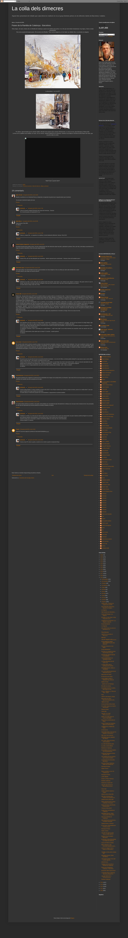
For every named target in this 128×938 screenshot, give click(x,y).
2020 (101, 567)
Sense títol (103, 711)
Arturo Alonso (104, 283)
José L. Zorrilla (105, 441)
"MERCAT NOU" (105, 702)
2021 (101, 565)
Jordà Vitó (104, 437)
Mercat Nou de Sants (106, 674)
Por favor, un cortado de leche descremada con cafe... (108, 652)
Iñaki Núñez (105, 423)
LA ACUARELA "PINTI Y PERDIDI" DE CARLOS (107, 679)
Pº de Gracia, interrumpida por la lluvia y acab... (108, 826)
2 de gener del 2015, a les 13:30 (29, 293)
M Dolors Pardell (106, 455)
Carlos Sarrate (105, 387)
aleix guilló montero (106, 521)
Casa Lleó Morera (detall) (107, 842)
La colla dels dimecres (37, 8)
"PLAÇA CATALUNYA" (106, 808)
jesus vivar (18, 342)
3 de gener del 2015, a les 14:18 (27, 429)
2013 (101, 884)
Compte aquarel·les (105, 289)
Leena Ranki (105, 450)
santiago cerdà (105, 548)
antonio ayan (105, 523)
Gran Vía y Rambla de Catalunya (106, 817)
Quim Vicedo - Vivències (107, 329)
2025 (101, 557)
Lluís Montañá (105, 452)
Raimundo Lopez (20, 267)
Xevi (103, 516)
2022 (101, 563)
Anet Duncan (105, 363)
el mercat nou (104, 729)
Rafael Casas (105, 482)
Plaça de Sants (105, 709)
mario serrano (105, 541)
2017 (101, 573)
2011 (101, 888)
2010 (101, 890)
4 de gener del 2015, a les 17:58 (35, 233)
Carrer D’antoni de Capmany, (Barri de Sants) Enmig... (108, 724)
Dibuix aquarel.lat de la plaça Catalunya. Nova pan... (108, 802)
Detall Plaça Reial (104, 279)
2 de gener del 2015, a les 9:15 (37, 244)
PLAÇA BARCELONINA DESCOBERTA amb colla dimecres (108, 643)
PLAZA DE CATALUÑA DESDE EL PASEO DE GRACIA (108, 840)
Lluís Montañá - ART (106, 314)
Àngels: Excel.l (104, 768)
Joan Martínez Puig (106, 432)
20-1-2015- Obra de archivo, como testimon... (108, 741)
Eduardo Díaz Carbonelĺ (107, 405)
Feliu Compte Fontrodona (108, 414)
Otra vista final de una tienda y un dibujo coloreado (108, 821)
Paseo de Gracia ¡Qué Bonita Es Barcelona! (108, 805)
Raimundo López (105, 341)
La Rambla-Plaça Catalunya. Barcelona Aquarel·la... (108, 873)
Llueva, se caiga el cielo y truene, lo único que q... (107, 848)
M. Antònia (104, 457)
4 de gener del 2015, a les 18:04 (35, 279)
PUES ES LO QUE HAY (107, 782)
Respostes (20, 205)
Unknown (104, 493)
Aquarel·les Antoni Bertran (107, 278)
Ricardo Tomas (105, 489)
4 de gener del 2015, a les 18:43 (35, 320)
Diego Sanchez (19, 401)
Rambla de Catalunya (106, 748)
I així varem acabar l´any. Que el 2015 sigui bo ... (108, 859)
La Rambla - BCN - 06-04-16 (107, 298)
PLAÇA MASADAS (105, 649)
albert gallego (104, 263)
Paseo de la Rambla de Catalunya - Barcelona (107, 868)
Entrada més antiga (88, 475)
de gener (104, 601)
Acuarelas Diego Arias (106, 256)
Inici (53, 475)
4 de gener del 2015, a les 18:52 (35, 357)
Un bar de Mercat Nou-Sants (108, 704)
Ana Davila (104, 361)
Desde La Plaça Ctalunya (107, 778)
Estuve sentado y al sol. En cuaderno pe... (107, 772)
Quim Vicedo (19, 195)
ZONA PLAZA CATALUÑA (107, 794)
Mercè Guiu (104, 462)
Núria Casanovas (106, 468)
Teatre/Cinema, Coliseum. (107, 823)
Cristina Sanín (105, 396)
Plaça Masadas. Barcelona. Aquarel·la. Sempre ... (107, 607)
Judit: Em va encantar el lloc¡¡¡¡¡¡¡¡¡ (107, 635)
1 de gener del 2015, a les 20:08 (30, 221)
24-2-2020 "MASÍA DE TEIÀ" (107, 315)
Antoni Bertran (19, 375)
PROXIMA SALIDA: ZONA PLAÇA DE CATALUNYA (107, 814)
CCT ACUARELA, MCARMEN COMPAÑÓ (109, 382)
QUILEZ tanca (104, 862)
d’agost (103, 587)
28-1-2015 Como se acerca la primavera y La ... (108, 628)
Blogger (72, 918)
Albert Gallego (105, 359)
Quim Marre (19, 221)
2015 (101, 577)
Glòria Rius (104, 421)
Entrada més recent (16, 475)
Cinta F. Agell (105, 391)
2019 (101, 569)
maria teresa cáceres (107, 539)
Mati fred (103, 637)
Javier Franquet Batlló (107, 428)
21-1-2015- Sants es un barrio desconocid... (108, 706)
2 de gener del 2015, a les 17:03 (29, 342)
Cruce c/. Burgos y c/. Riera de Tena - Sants (108, 692)
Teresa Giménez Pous (107, 491)
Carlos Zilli (18, 293)
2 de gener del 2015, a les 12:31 (32, 267)
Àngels (17, 429)
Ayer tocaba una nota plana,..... (108, 612)
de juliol (104, 589)
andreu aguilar (104, 273)
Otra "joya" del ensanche (107, 735)
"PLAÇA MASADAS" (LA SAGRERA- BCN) (107, 658)
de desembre (105, 579)
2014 (101, 882)
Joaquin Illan (105, 434)
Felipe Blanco (105, 412)
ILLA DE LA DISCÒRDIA (107, 746)
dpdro (103, 527)
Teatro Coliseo (104, 830)
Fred (102, 694)
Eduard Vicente (104, 297)
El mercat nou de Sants (106, 676)
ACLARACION (104, 310)
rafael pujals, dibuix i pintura (108, 334)
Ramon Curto (104, 347)
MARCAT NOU (104, 682)
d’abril (103, 595)
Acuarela (25, 186)
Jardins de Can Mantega (108, 684)
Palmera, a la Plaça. (105, 303)
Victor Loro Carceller (107, 514)
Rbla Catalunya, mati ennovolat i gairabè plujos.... (108, 845)
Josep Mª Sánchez (106, 446)
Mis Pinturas (104, 319)
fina (103, 530)
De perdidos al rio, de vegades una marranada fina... (108, 750)
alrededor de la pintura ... (107, 268)
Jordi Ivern (104, 439)
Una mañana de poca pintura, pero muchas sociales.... (108, 757)
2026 (101, 555)
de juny (103, 591)
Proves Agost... (104, 330)
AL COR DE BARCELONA (107, 744)
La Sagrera (104, 610)
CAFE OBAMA (104, 776)
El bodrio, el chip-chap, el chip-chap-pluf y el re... (108, 618)
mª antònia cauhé (105, 325)
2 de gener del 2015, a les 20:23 (31, 401)
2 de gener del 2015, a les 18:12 (31, 375)
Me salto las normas (106, 686)
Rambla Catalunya (105, 780)
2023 (101, 561)
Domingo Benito (106, 400)
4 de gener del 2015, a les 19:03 (35, 439)
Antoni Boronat (105, 368)
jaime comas (105, 532)
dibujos (42, 186)
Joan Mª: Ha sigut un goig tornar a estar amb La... (107, 833)
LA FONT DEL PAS (105, 348)
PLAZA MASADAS (105, 624)
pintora (103, 545)
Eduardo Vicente (106, 407)
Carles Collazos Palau (107, 384)
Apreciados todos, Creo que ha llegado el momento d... (108, 732)
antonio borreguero (106, 525)
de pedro (103, 293)
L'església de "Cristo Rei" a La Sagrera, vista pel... (108, 621)
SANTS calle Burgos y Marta (108, 696)
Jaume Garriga (105, 425)
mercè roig (104, 543)
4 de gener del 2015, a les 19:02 (35, 413)
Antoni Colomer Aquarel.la (22, 244)
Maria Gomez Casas (107, 459)
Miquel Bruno (105, 464)
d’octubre (104, 583)
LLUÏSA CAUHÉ (105, 448)
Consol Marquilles (106, 394)
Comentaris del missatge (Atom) (26, 478)
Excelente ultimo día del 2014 (108, 870)
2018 (101, 571)
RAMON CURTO (106, 480)
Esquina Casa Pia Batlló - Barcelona (107, 837)
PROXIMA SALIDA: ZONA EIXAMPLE (107, 856)
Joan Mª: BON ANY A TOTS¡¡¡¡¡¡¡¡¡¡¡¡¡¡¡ (106, 876)
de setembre (105, 585)
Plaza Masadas (105, 632)
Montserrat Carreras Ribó (108, 466)
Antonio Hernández (106, 372)
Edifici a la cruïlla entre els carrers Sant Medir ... (107, 717)
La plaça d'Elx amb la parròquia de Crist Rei (107, 665)
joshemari (46, 186)
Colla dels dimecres (36, 186)
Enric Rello (104, 409)
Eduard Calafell (105, 403)
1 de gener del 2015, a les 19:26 (30, 195)
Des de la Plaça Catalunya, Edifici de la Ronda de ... (107, 764)
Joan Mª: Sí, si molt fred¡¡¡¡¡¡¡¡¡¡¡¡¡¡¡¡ (105, 714)
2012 (101, 886)
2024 (101, 559)
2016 (101, 575)
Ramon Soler (105, 486)
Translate (110, 36)
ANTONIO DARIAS (106, 356)
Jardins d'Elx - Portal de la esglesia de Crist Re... (107, 604)
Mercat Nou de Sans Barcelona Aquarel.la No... (108, 699)
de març (104, 597)
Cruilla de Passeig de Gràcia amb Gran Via (108, 754)
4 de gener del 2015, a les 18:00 (35, 256)
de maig (104, 593)
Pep (103, 471)
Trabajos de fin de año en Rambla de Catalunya (107, 865)
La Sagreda (104, 626)
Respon (18, 202)
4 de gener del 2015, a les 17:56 (35, 208)
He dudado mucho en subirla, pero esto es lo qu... (108, 688)
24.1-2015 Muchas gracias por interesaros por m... (108, 672)
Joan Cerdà (104, 430)
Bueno (103, 379)
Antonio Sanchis (106, 375)
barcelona (29, 186)
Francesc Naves (106, 418)
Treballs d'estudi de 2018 (106, 264)
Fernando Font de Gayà (106, 302)
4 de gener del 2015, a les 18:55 (35, 387)
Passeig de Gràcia (105, 766)
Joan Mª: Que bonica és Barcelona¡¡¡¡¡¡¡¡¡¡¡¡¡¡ (107, 785)
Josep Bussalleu (106, 443)
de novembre (105, 581)
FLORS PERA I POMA (105, 274)
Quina (103, 477)
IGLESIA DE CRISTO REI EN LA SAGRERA (108, 655)
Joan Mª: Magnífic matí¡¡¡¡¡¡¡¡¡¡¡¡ (108, 639)
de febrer (104, 599)
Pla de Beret (103, 269)
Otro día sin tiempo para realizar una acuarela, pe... (108, 797)
